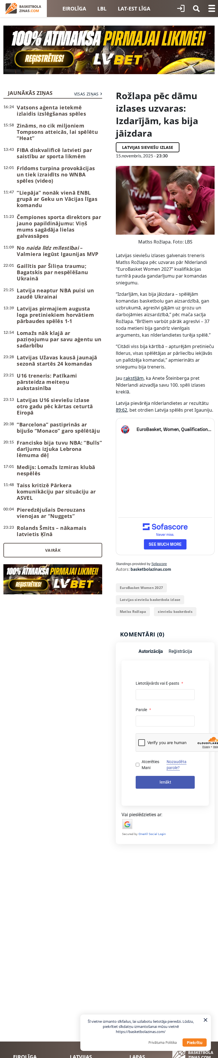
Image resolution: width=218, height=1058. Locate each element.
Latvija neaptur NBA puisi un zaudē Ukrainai (55, 293)
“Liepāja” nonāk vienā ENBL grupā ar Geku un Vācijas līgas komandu (57, 198)
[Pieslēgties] (181, 8)
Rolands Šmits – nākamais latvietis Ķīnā (51, 531)
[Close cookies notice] (205, 1020)
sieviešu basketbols (175, 611)
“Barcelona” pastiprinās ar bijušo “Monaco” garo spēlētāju (58, 427)
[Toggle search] (196, 8)
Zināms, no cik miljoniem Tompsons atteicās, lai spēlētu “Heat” (57, 131)
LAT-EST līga (134, 8)
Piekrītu (194, 1042)
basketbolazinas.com (151, 569)
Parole (143, 709)
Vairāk (52, 550)
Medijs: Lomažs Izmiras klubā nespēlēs (56, 470)
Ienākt (165, 782)
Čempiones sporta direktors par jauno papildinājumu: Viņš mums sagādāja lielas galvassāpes (59, 226)
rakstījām (133, 378)
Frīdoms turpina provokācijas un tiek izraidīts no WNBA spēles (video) (56, 174)
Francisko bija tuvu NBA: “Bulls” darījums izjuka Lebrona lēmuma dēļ (59, 449)
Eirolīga (74, 8)
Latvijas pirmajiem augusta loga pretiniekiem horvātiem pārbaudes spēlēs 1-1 (55, 314)
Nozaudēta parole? (176, 764)
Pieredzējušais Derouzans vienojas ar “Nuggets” (51, 513)
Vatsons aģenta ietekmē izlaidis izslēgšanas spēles (51, 110)
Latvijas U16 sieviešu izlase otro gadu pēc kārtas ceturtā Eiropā (55, 406)
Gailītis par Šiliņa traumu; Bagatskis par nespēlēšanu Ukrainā (52, 272)
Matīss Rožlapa (133, 611)
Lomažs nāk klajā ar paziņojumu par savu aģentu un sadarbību (59, 339)
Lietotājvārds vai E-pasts (159, 683)
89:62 (121, 410)
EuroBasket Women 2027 (141, 587)
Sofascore (159, 564)
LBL (101, 8)
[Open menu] (211, 8)
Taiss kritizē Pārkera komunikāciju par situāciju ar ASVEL (56, 491)
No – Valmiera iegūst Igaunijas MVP (57, 251)
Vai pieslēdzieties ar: (141, 814)
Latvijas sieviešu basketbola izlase (150, 599)
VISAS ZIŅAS (86, 94)
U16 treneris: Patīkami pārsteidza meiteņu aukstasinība (47, 381)
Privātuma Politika (162, 1042)
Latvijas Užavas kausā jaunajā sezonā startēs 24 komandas (57, 360)
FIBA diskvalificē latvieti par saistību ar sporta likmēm (54, 153)
